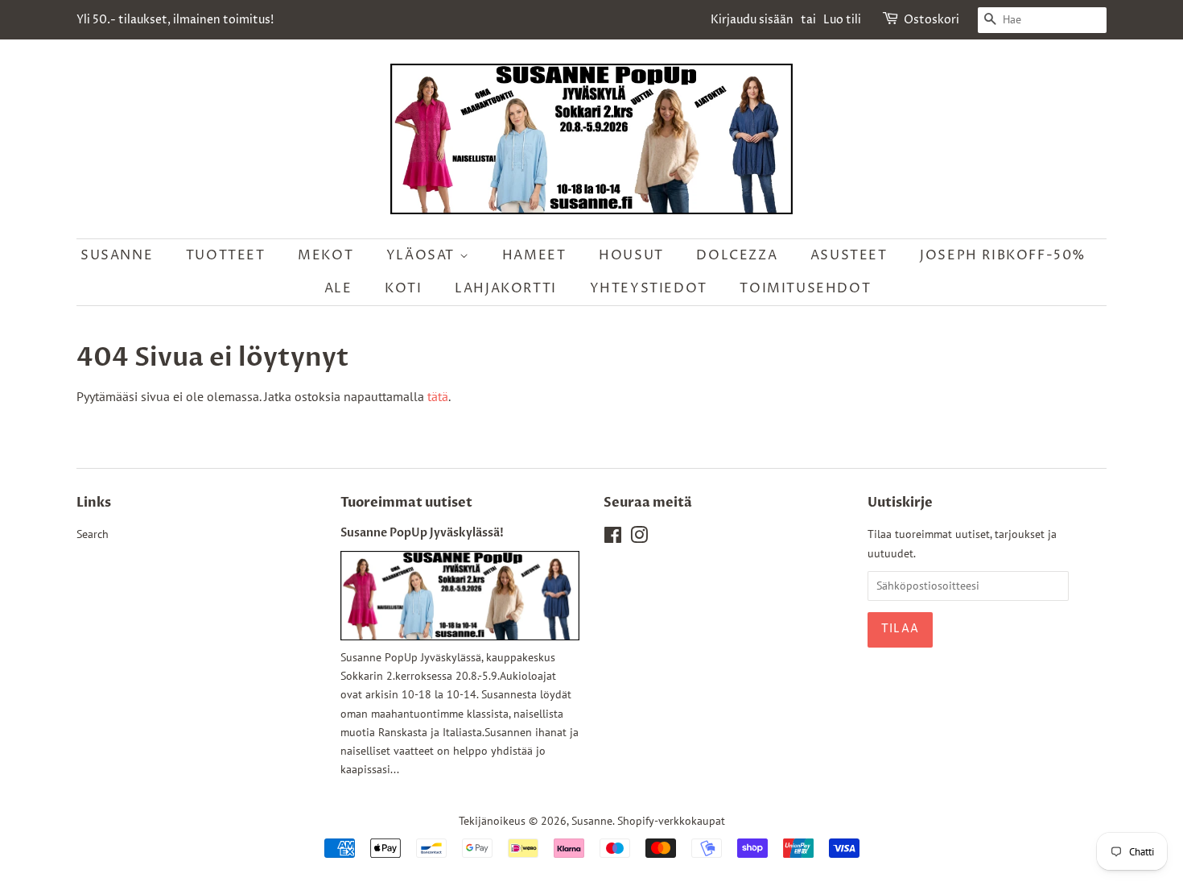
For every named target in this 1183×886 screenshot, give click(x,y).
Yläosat (423, 255)
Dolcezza (736, 255)
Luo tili (842, 19)
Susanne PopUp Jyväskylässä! (422, 533)
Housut (631, 255)
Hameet (534, 255)
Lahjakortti (506, 288)
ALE (338, 288)
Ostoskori (931, 19)
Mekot (325, 255)
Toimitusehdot (805, 288)
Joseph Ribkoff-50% (1003, 255)
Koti (403, 288)
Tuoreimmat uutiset (406, 502)
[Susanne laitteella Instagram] (639, 538)
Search (92, 534)
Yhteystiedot (648, 288)
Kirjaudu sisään (752, 19)
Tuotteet (226, 255)
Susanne (116, 255)
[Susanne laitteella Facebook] (613, 538)
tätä (437, 396)
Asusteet (849, 255)
